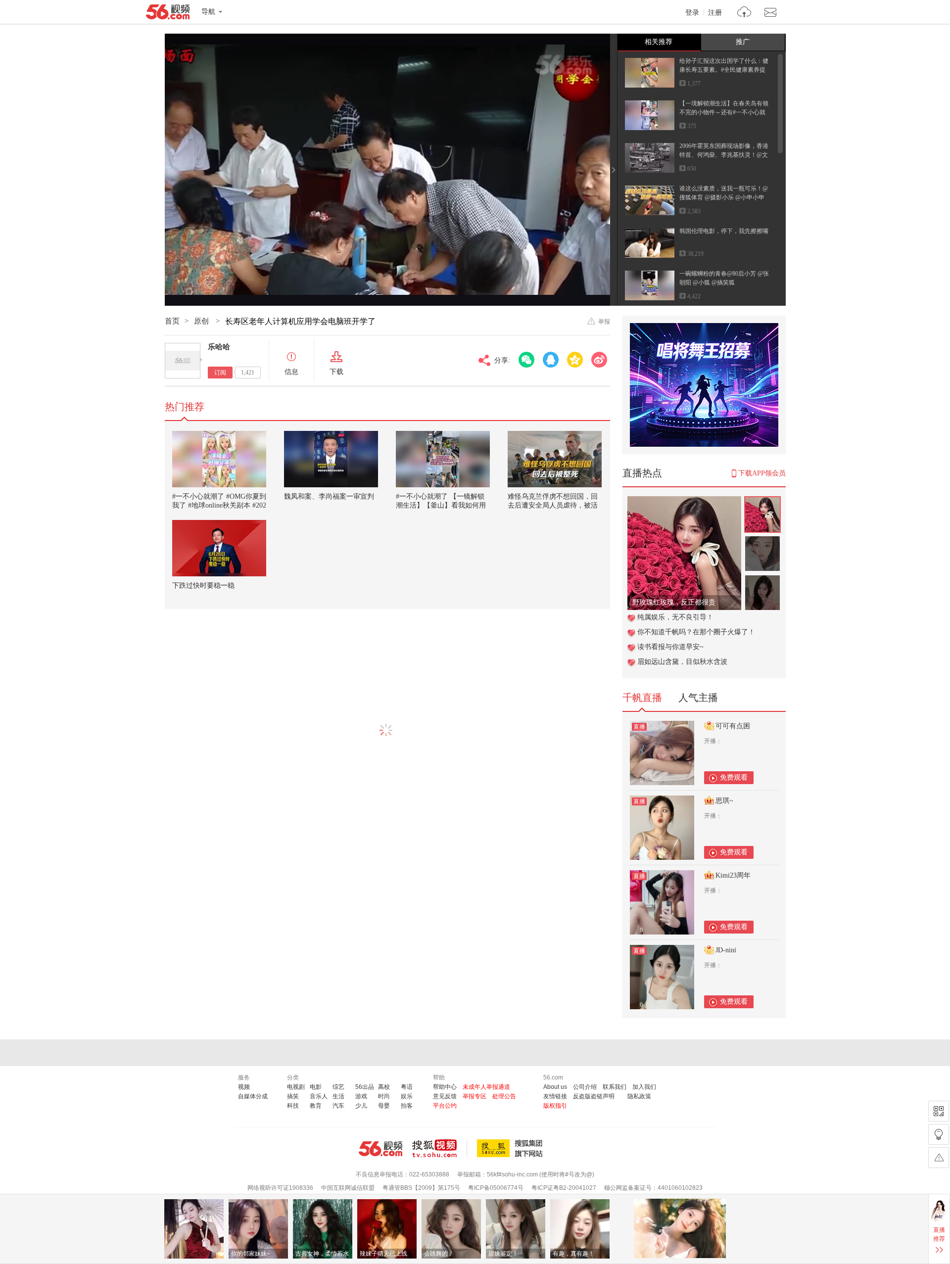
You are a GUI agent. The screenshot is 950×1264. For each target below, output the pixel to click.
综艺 (338, 1086)
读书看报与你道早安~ (670, 647)
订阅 (220, 372)
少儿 (361, 1105)
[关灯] (938, 1134)
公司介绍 (585, 1086)
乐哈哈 (219, 347)
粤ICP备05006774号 (495, 1187)
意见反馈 (445, 1096)
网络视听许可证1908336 (280, 1187)
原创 (202, 321)
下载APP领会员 (762, 473)
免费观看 (734, 777)
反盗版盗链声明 (594, 1096)
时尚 (384, 1096)
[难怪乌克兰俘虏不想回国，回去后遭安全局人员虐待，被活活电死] (555, 459)
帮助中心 (445, 1086)
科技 (293, 1105)
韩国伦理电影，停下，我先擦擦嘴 (723, 231)
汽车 (338, 1105)
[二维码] (938, 1111)
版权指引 (555, 1105)
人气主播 (698, 697)
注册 (715, 12)
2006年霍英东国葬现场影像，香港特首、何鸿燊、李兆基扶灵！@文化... (723, 154)
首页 (172, 321)
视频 (244, 1086)
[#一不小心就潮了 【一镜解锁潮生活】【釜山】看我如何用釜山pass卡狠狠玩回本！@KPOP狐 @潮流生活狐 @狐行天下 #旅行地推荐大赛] (443, 459)
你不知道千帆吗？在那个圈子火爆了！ (696, 632)
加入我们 (644, 1086)
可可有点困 (732, 726)
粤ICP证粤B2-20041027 (563, 1187)
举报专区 (474, 1096)
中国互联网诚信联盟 (348, 1187)
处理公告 (504, 1096)
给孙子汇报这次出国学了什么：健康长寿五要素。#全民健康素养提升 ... (723, 69)
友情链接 (555, 1096)
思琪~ (724, 800)
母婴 (384, 1105)
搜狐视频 (439, 1148)
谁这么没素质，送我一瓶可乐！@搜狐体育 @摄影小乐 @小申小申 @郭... (723, 197)
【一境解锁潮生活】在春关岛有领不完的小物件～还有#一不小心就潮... (723, 112)
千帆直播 (642, 697)
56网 (380, 1148)
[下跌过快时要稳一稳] (219, 548)
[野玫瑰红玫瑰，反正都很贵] (684, 501)
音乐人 (319, 1096)
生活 (338, 1096)
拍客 (407, 1105)
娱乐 (407, 1096)
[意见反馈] (938, 1157)
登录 (692, 12)
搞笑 (293, 1096)
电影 (316, 1086)
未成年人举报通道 (486, 1086)
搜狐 (511, 1148)
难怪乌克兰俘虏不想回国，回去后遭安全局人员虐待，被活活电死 (553, 505)
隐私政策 (639, 1096)
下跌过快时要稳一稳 (203, 585)
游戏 (361, 1096)
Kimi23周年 (733, 875)
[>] (744, 13)
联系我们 (614, 1086)
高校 (384, 1086)
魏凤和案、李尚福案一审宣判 (329, 496)
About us (555, 1086)
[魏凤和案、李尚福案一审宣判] (331, 459)
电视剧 (296, 1086)
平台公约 (445, 1105)
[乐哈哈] (182, 360)
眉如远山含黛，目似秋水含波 (682, 661)
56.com (168, 13)
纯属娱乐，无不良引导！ (675, 617)
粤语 (407, 1086)
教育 (316, 1105)
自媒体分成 (253, 1096)
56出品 (364, 1086)
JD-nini (725, 950)
